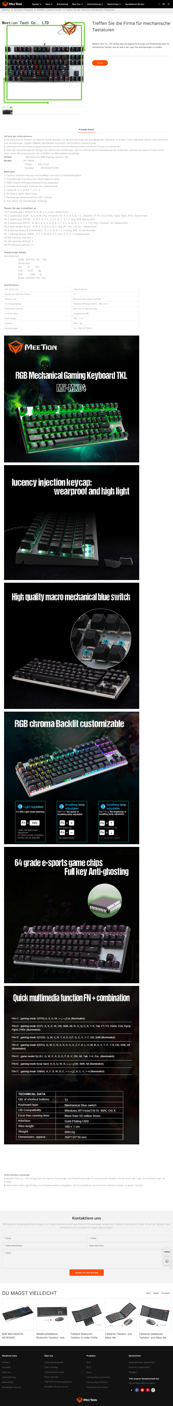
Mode (156, 1293)
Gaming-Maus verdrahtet (98, 1377)
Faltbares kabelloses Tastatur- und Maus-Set (153, 1336)
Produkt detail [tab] (86, 129)
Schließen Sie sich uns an (56, 1386)
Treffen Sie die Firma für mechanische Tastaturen (90, 9)
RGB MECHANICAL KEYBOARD (13, 1336)
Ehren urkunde (51, 1377)
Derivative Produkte (23, 9)
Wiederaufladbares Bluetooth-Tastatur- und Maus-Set (50, 1336)
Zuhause (6, 1362)
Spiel (88, 1362)
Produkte (166, 1293)
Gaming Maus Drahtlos (97, 1382)
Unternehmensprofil (53, 1362)
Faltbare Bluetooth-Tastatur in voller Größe (84, 1336)
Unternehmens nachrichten (142, 1362)
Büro (88, 1367)
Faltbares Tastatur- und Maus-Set (118, 1336)
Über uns (6, 1372)
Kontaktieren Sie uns (11, 1387)
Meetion (6, 9)
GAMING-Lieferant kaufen (49, 9)
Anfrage (100, 63)
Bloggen (133, 1372)
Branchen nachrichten (139, 1367)
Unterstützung (9, 1377)
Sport (148, 1293)
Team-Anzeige (51, 1367)
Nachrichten (7, 1382)
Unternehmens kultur (54, 1372)
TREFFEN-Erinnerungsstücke (58, 1382)
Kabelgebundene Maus (97, 1387)
